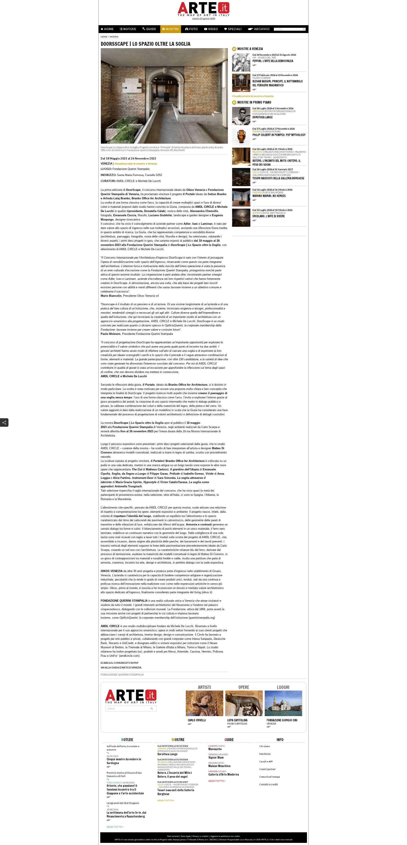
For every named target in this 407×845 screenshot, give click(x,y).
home (104, 36)
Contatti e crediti (268, 784)
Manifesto (264, 753)
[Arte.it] (203, 8)
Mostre (172, 29)
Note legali (185, 836)
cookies (205, 836)
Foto (193, 29)
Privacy (195, 836)
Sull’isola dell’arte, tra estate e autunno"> (124, 755)
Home (109, 29)
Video (213, 29)
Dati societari (173, 836)
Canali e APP (266, 761)
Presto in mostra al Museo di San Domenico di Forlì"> (125, 783)
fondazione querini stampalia (122, 674)
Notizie (129, 29)
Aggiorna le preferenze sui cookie (225, 836)
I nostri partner (267, 769)
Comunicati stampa (269, 776)
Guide (151, 29)
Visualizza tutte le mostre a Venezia (136, 163)
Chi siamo (264, 746)
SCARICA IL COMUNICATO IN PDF (119, 662)
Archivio (262, 29)
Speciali (235, 29)
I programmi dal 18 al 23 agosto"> (126, 810)
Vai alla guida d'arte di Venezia (121, 667)
